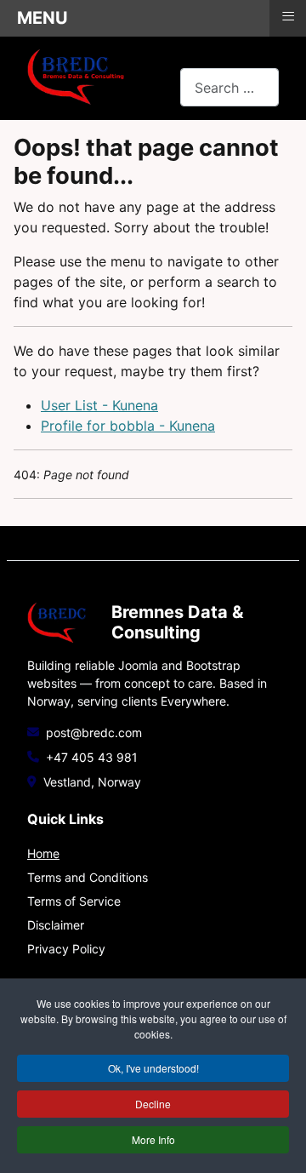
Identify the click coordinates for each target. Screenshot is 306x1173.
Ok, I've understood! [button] (153, 1068)
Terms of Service (74, 901)
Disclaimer (55, 925)
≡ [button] (288, 16)
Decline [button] (153, 1103)
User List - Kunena (99, 405)
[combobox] (229, 87)
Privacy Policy (66, 948)
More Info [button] (153, 1139)
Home (43, 853)
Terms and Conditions (87, 877)
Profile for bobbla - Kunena (128, 425)
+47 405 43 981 (92, 757)
